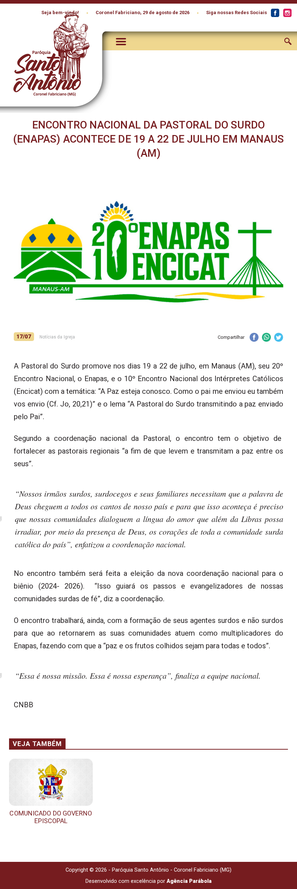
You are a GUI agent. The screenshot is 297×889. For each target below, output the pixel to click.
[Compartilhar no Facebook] (254, 338)
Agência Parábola (189, 881)
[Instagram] (287, 13)
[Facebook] (275, 13)
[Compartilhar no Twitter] (278, 338)
